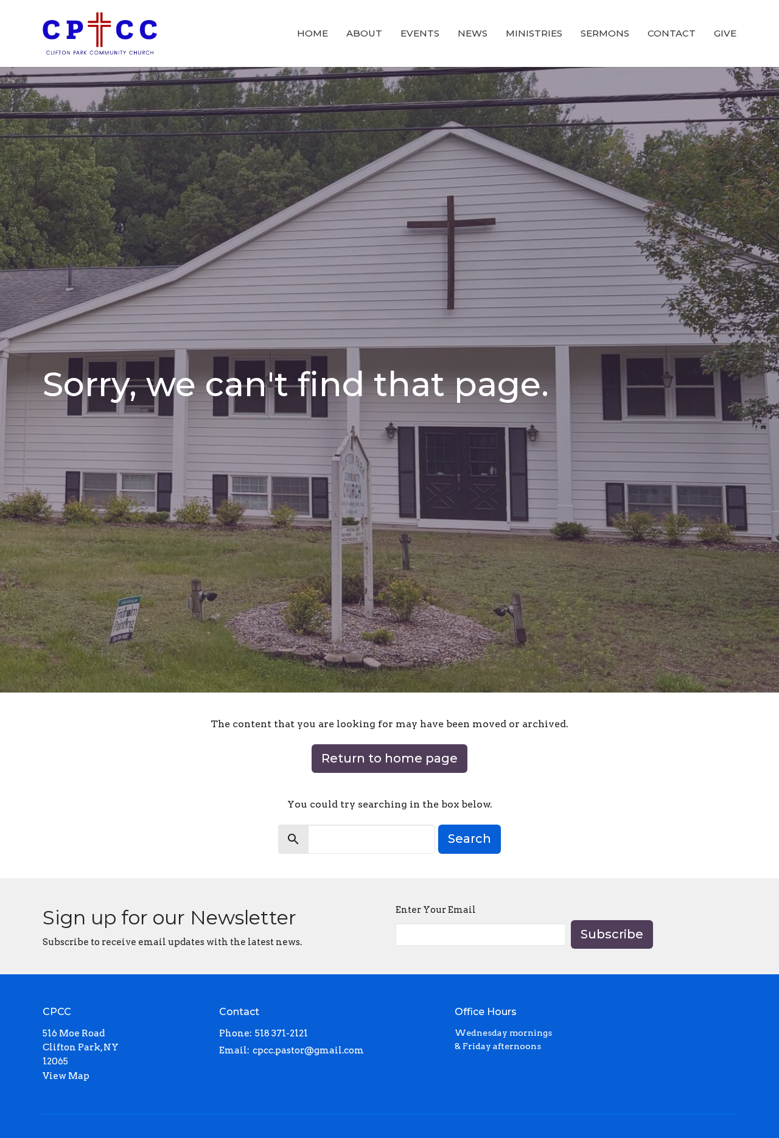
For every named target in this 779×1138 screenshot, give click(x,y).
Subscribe (612, 934)
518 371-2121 (281, 1033)
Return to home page (389, 758)
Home (312, 33)
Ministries (534, 33)
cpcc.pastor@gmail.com (308, 1050)
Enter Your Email (436, 909)
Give (725, 33)
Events (419, 33)
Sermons (605, 33)
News (472, 33)
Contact (672, 33)
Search (469, 838)
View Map (66, 1075)
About (364, 33)
